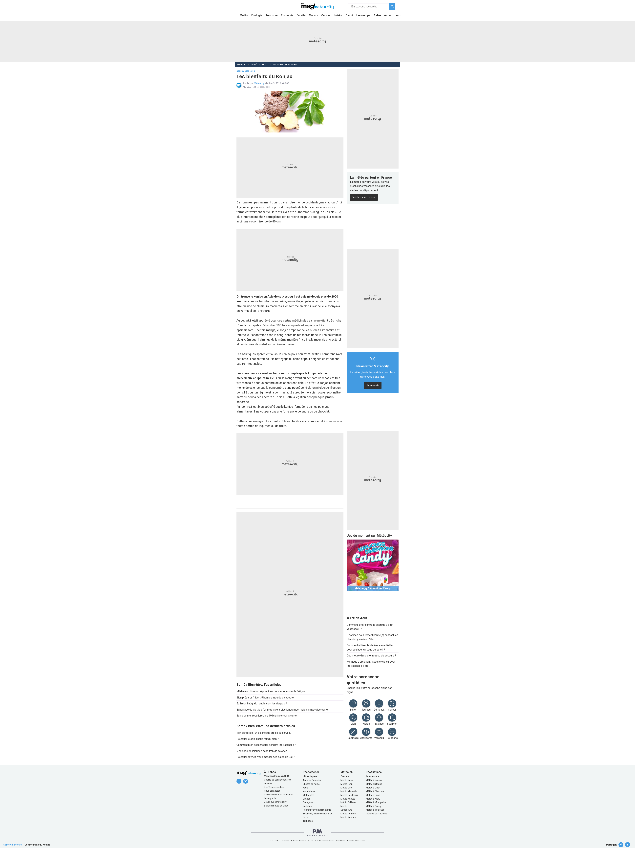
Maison (313, 15)
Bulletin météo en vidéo (276, 805)
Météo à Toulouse (375, 809)
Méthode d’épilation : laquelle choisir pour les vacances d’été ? (371, 664)
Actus (387, 15)
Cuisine (326, 15)
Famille (301, 15)
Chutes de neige (311, 784)
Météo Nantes (347, 798)
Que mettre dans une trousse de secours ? (371, 655)
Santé (349, 15)
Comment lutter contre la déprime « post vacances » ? (370, 627)
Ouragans (308, 802)
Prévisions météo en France (278, 794)
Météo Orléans (348, 802)
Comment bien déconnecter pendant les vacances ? (266, 744)
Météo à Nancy (373, 806)
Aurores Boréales (312, 780)
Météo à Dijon (373, 795)
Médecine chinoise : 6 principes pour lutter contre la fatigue (270, 691)
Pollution (307, 806)
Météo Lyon (346, 784)
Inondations (309, 791)
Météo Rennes (348, 817)
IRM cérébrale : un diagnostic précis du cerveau (263, 732)
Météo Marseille (348, 791)
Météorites (308, 795)
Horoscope (363, 15)
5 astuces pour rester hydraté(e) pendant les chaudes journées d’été (372, 637)
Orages (306, 798)
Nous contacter (272, 790)
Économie (287, 15)
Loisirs (338, 15)
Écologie (256, 15)
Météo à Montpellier (376, 802)
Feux (305, 787)
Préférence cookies (274, 787)
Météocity (259, 83)
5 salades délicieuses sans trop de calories (261, 751)
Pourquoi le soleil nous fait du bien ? (257, 738)
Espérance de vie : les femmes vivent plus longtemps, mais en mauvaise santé (282, 709)
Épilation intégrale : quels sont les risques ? (261, 703)
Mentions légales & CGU (276, 776)
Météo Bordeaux (349, 795)
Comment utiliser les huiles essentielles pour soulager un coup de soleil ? (370, 647)
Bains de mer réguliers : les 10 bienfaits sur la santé (266, 715)
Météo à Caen (373, 787)
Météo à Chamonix (375, 791)
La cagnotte (270, 798)
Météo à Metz (373, 798)
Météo (244, 15)
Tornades (308, 821)
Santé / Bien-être (259, 64)
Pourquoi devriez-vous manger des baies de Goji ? (265, 757)
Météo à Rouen (374, 780)
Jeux (398, 15)
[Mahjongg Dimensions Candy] (373, 565)
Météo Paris (346, 780)
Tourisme (272, 15)
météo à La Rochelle (376, 813)
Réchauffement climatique (317, 809)
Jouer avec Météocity (275, 802)
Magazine (241, 64)
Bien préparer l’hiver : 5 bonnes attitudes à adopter (265, 697)
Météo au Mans (374, 784)
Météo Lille (346, 787)
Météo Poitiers (348, 813)
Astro (377, 15)
